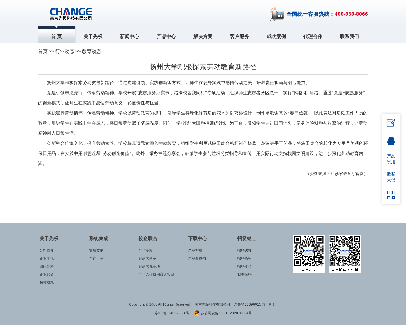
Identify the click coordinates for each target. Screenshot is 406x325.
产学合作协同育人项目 (156, 274)
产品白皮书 (197, 258)
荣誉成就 (47, 282)
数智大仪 (391, 177)
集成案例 (96, 250)
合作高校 (146, 250)
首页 (43, 51)
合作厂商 (96, 258)
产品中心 (166, 36)
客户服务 (239, 36)
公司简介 (47, 250)
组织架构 (47, 266)
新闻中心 (129, 36)
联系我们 (349, 36)
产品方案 (195, 250)
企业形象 (47, 274)
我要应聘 (244, 274)
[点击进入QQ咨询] (391, 141)
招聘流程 (244, 258)
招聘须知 (244, 250)
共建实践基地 (149, 266)
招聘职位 (244, 266)
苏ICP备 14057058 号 (172, 313)
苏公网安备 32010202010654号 (226, 313)
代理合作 (312, 36)
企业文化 (47, 258)
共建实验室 (147, 258)
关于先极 (93, 36)
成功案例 (276, 36)
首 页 (56, 36)
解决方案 (203, 36)
